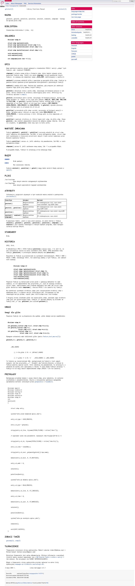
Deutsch (74, 45)
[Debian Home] (2, 3)
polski (73, 56)
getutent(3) (9, 9)
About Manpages (16, 3)
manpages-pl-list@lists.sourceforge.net (29, 564)
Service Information (34, 3)
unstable (74, 38)
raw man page (76, 17)
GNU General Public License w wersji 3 (50, 557)
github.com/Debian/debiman (24, 583)
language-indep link (77, 11)
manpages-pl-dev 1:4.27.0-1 (36, 573)
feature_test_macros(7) (51, 336)
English (73, 48)
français (74, 51)
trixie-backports (76, 32)
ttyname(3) (49, 382)
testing (73, 35)
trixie (7, 6)
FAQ (25, 3)
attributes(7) (11, 196)
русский (74, 59)
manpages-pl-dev (14, 6)
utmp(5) (24, 94)
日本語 (73, 54)
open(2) (9, 170)
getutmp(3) (10, 540)
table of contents (78, 22)
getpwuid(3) (39, 382)
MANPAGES (8, 0)
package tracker (76, 14)
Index (7, 3)
